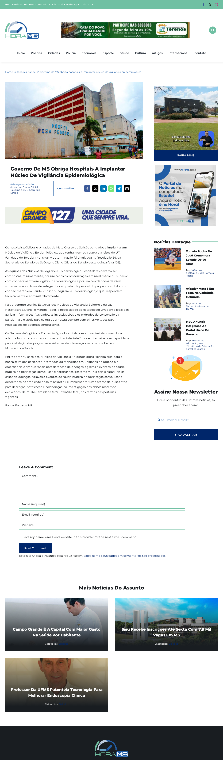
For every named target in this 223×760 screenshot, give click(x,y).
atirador (197, 303)
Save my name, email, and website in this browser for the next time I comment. (79, 537)
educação (191, 343)
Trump (190, 308)
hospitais (34, 189)
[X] (95, 188)
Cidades (63, 643)
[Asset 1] (22, 22)
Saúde (14, 192)
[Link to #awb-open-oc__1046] (212, 30)
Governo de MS (19, 189)
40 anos (197, 270)
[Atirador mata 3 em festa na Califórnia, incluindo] (167, 287)
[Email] (127, 188)
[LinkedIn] (103, 188)
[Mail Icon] (111, 741)
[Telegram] (119, 188)
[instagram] (216, 4)
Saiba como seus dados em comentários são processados (125, 555)
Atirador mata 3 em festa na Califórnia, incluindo (200, 293)
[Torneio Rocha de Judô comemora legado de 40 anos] (167, 250)
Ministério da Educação (199, 346)
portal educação (195, 348)
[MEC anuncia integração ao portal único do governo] (167, 320)
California (191, 306)
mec (201, 343)
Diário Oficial (30, 187)
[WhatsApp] (111, 188)
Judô (201, 272)
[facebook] (203, 4)
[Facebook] (87, 188)
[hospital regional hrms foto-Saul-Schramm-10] (74, 83)
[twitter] (210, 4)
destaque (16, 187)
